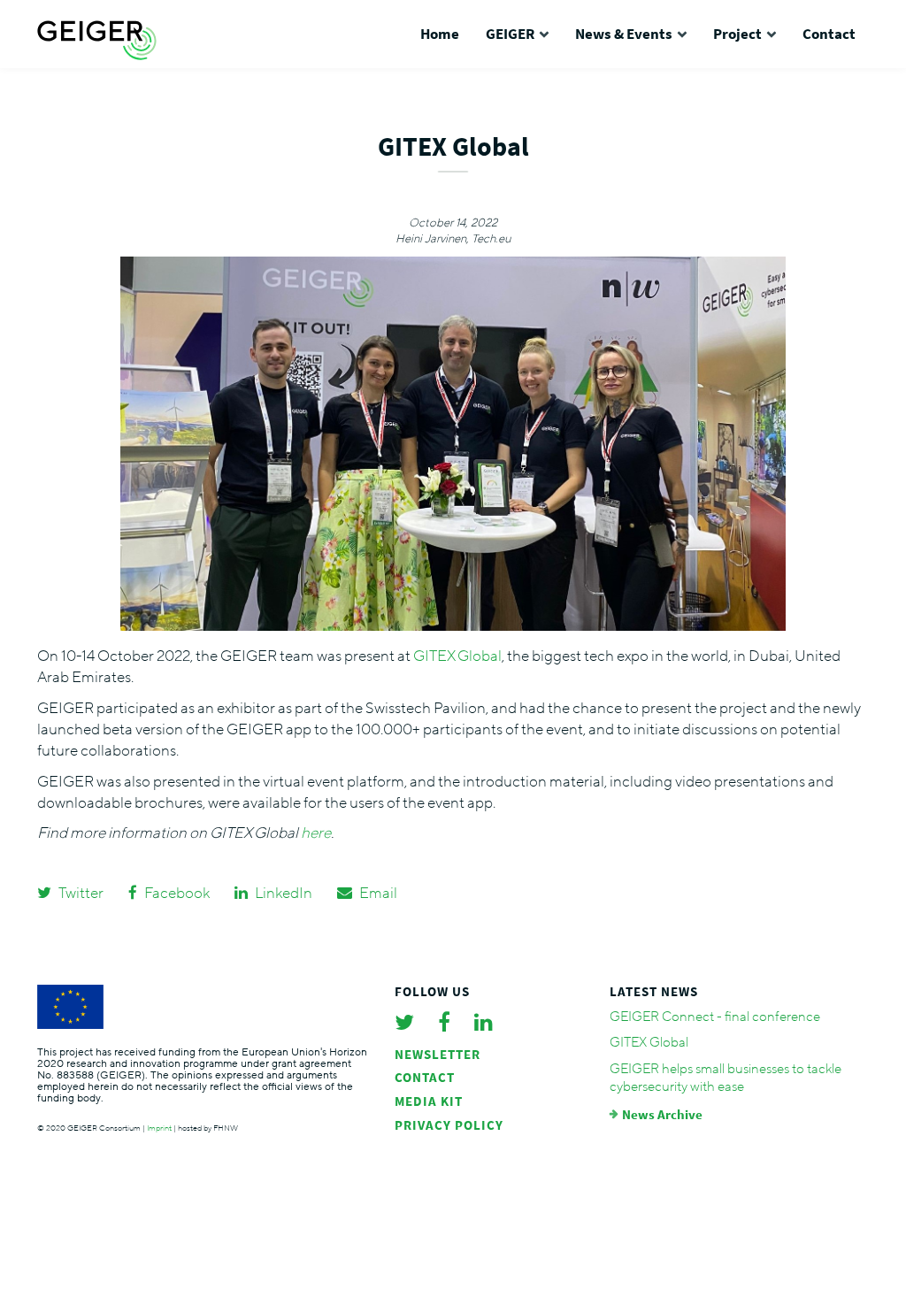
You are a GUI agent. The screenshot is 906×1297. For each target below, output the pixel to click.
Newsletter (437, 1054)
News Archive (662, 1114)
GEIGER (510, 33)
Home (439, 33)
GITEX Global (457, 656)
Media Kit (429, 1101)
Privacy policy (449, 1125)
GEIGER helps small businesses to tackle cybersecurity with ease (725, 1077)
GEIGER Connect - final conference (715, 1016)
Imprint (159, 1128)
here (316, 833)
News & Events (623, 33)
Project (737, 33)
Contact (829, 33)
